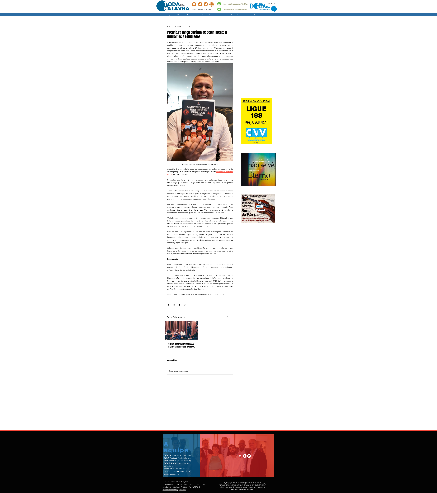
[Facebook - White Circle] (244, 456)
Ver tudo (230, 317)
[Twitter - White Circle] (249, 456)
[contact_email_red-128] (240, 456)
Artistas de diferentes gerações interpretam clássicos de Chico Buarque (181, 345)
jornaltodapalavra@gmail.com (174, 490)
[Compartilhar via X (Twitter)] (174, 305)
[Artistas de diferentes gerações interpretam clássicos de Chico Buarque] (181, 330)
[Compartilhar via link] (185, 305)
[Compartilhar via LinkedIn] (179, 305)
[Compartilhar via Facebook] (168, 305)
